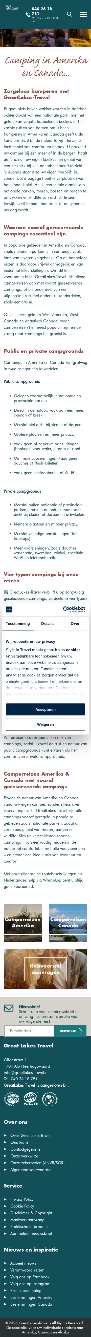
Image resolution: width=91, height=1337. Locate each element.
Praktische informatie (29, 1226)
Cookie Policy (22, 1206)
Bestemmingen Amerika (31, 1297)
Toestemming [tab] (18, 623)
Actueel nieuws (23, 1263)
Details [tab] (47, 623)
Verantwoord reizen (27, 1270)
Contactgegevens (25, 1149)
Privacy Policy (21, 1199)
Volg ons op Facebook (30, 1277)
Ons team (19, 1142)
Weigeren (45, 724)
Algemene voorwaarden (31, 1169)
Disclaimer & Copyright (31, 1213)
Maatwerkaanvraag (27, 1219)
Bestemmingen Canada (31, 1304)
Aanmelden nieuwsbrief (31, 1233)
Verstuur (68, 1031)
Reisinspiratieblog (25, 1290)
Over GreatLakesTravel (30, 1135)
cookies (73, 649)
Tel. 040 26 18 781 (20, 1079)
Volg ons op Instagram (30, 1283)
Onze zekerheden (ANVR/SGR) (37, 1162)
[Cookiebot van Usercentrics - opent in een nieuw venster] (64, 609)
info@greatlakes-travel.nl (26, 1072)
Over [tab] (75, 623)
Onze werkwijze (24, 1156)
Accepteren (45, 709)
